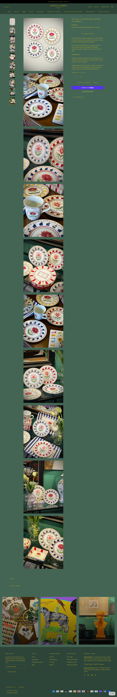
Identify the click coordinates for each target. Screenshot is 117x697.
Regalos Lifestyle (54, 11)
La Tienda (51, 662)
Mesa (24, 11)
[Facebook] (80, 72)
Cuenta (90, 6)
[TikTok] (95, 675)
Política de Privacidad (72, 659)
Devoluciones (15, 585)
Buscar (96, 6)
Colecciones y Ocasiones (73, 11)
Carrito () (105, 6)
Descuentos (90, 11)
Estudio (51, 665)
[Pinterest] (84, 72)
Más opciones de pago (87, 91)
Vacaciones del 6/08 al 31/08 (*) (58, 1)
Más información (79, 97)
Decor (16, 11)
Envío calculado (86, 27)
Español (6, 6)
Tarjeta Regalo (103, 11)
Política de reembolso (72, 665)
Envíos (12, 578)
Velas (31, 11)
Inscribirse (11, 671)
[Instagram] (88, 675)
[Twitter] (82, 72)
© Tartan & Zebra (12, 690)
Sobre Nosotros (53, 659)
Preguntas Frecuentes (37, 662)
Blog (33, 665)
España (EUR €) (10, 687)
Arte (9, 11)
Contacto (51, 657)
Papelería (40, 11)
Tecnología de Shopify (11, 693)
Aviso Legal (70, 657)
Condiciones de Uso (72, 662)
